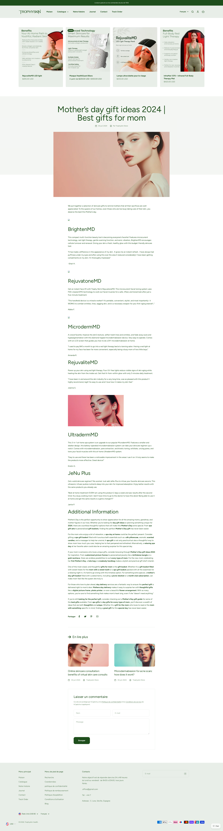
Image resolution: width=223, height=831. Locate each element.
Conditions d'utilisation (54, 799)
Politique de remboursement (56, 790)
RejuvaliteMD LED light (32, 76)
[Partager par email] (97, 616)
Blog (46, 804)
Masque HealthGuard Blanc (81, 76)
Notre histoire (79, 12)
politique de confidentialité (56, 786)
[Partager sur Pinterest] (91, 616)
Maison (49, 12)
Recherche (49, 777)
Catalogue (61, 12)
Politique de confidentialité (111, 702)
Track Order (117, 12)
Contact (103, 12)
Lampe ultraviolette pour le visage (131, 76)
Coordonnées (50, 782)
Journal (92, 12)
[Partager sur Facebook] (79, 616)
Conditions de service (133, 702)
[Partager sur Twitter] (85, 616)
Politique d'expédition (54, 795)
